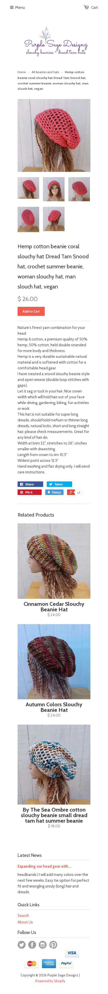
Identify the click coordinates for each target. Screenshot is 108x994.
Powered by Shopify (50, 981)
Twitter (22, 945)
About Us (25, 922)
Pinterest (53, 945)
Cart (94, 7)
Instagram (43, 945)
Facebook (32, 945)
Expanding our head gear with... (44, 866)
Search (23, 915)
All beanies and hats (45, 72)
